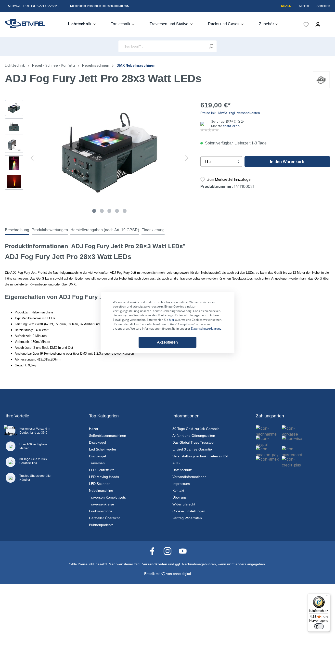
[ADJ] (321, 79)
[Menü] (327, 596)
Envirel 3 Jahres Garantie (192, 449)
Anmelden (323, 6)
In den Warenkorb (287, 161)
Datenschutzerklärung (206, 328)
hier (171, 320)
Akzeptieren (167, 342)
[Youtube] (183, 551)
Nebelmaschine (101, 490)
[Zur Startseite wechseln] (25, 23)
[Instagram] (170, 551)
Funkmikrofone (100, 511)
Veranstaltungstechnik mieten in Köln (201, 456)
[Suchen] (211, 46)
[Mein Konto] (318, 24)
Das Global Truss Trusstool (193, 442)
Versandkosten (154, 564)
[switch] (319, 626)
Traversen (97, 463)
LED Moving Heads (104, 477)
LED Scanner (99, 484)
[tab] (17, 230)
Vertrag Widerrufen (187, 518)
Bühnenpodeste (101, 525)
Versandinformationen (189, 477)
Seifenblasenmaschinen (107, 436)
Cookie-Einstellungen (188, 511)
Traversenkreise (101, 504)
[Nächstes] (186, 158)
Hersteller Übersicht (104, 518)
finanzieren (231, 126)
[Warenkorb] (327, 23)
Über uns (179, 497)
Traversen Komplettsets (107, 497)
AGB (176, 463)
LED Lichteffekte (102, 470)
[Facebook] (154, 551)
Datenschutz (182, 470)
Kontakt (304, 6)
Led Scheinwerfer (102, 449)
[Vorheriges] (32, 158)
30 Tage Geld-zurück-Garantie (195, 429)
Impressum (181, 484)
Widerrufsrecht (183, 504)
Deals (286, 6)
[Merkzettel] (306, 24)
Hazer (93, 429)
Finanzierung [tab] (153, 230)
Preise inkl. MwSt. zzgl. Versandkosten (230, 113)
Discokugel (97, 442)
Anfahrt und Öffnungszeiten (193, 436)
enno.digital (182, 574)
